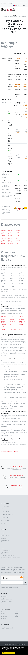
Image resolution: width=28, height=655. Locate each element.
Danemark (3, 238)
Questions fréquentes (6, 550)
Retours (3, 554)
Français (17, 5)
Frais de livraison (5, 552)
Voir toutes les (9, 451)
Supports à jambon (5, 535)
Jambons (3, 532)
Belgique (3, 233)
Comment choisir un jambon (7, 555)
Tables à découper (5, 540)
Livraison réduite (16, 466)
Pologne (17, 233)
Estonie (3, 242)
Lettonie (10, 242)
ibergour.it (17, 616)
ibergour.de (3, 618)
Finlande (3, 243)
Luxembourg (18, 230)
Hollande (10, 233)
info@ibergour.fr (5, 520)
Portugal (17, 235)
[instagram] (6, 523)
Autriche (3, 232)
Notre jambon (4, 596)
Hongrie (10, 235)
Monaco (17, 232)
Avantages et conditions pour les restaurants (11, 627)
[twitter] (1, 523)
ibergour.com (4, 616)
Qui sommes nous (5, 506)
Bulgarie (3, 235)
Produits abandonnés (6, 603)
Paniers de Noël (4, 541)
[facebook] (4, 523)
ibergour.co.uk (4, 615)
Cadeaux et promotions (6, 601)
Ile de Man (10, 237)
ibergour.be (3, 613)
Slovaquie (18, 240)
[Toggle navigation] (25, 10)
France (10, 230)
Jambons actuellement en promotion (9, 587)
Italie (9, 240)
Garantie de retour (16, 475)
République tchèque (21, 323)
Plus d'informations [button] (6, 649)
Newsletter (3, 510)
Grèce (9, 232)
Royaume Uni (19, 238)
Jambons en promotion (6, 599)
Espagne (3, 240)
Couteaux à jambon (5, 537)
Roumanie (18, 237)
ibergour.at (3, 611)
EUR (24, 5)
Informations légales (20, 644)
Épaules (3, 533)
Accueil (14, 15)
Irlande (10, 238)
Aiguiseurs (3, 538)
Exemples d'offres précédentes (8, 586)
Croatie (2, 237)
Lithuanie (10, 243)
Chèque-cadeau (4, 598)
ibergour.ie (17, 615)
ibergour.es (17, 611)
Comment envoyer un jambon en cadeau (10, 557)
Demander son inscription (7, 628)
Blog (2, 508)
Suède (17, 243)
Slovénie (17, 242)
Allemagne (3, 230)
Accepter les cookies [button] (8, 652)
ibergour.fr (17, 613)
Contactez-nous (16, 485)
